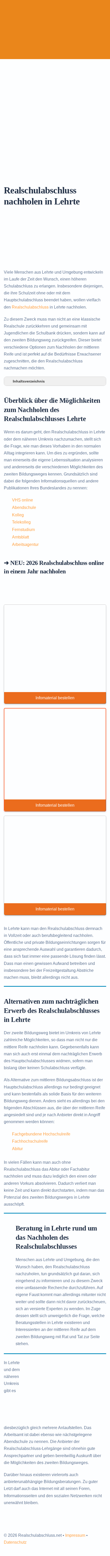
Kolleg (18, 515)
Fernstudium (23, 529)
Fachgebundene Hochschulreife (41, 1134)
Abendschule (24, 507)
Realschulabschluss (30, 307)
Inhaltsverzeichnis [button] (29, 381)
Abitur (17, 1149)
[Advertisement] (55, 117)
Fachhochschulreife (30, 1141)
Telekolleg (21, 522)
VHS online (22, 500)
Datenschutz (15, 1542)
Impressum (75, 1535)
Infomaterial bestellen (55, 698)
